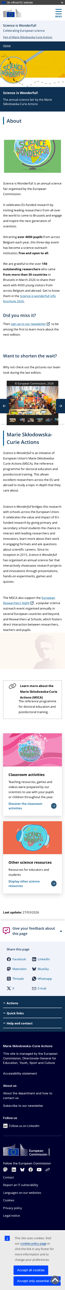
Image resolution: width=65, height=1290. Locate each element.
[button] (4, 406)
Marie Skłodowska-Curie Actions (28, 1046)
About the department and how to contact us (27, 1095)
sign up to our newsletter (28, 324)
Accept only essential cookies (39, 1281)
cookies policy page (33, 1243)
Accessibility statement (20, 1073)
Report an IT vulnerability (20, 1185)
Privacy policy (12, 1208)
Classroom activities (26, 774)
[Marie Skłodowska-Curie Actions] (12, 12)
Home (7, 45)
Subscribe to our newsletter (23, 1105)
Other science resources (30, 862)
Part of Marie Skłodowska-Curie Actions (27, 37)
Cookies (8, 1200)
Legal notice (11, 1215)
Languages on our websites (22, 1193)
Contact (8, 1177)
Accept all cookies (31, 1270)
